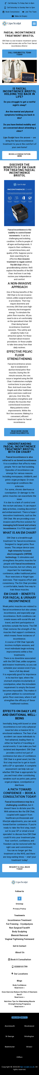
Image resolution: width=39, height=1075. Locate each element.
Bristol (24, 1017)
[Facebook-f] (19, 898)
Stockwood (29, 1026)
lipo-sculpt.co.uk (27, 1067)
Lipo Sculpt (8, 137)
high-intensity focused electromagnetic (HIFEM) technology (18, 554)
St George (10, 1036)
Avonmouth (10, 1026)
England (15, 1017)
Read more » (20, 988)
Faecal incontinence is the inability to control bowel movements (19, 233)
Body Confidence (19, 985)
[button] (34, 23)
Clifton (19, 1057)
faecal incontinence (25, 563)
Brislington (29, 1036)
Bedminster (10, 1047)
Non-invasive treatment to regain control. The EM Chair (19, 262)
